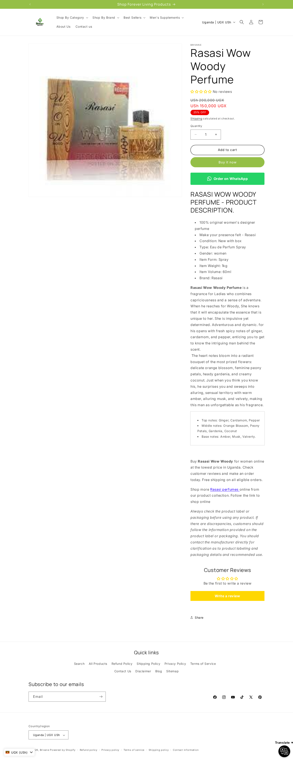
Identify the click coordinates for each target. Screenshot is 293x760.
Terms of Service (203, 663)
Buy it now (228, 162)
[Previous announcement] (30, 4)
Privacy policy (110, 750)
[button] (72, 17)
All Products (98, 663)
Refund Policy (122, 663)
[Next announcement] (263, 4)
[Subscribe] (101, 697)
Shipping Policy (148, 663)
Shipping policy (159, 750)
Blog (158, 671)
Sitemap (172, 671)
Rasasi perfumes (225, 489)
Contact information (186, 750)
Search (79, 663)
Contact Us (122, 671)
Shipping (196, 118)
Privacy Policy (175, 663)
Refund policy (88, 750)
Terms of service (134, 750)
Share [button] (199, 617)
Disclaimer (143, 671)
